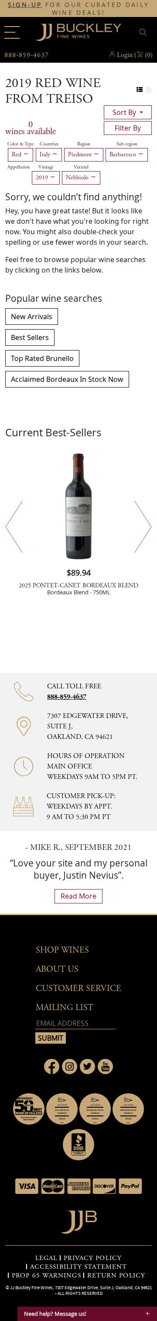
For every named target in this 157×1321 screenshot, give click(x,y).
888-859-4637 (66, 696)
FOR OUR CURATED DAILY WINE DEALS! (79, 9)
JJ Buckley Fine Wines (31, 1287)
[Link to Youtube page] (105, 1066)
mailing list (64, 1007)
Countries (49, 144)
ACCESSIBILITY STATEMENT (78, 1267)
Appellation (18, 167)
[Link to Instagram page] (69, 1066)
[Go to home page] (78, 1220)
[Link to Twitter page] (87, 1066)
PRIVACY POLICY (93, 1258)
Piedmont (80, 154)
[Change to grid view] (148, 90)
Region (83, 144)
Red (17, 154)
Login (125, 55)
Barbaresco (123, 154)
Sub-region (126, 144)
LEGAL (46, 1258)
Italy (46, 154)
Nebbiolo (78, 178)
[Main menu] (12, 32)
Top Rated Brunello (42, 358)
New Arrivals (31, 316)
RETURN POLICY (116, 1276)
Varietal (81, 167)
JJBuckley (78, 32)
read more (78, 896)
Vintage (45, 167)
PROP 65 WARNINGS (46, 1276)
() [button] (149, 55)
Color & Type (20, 144)
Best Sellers (30, 337)
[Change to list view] (140, 90)
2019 (43, 178)
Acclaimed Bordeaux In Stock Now (67, 379)
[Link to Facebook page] (51, 1066)
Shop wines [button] (62, 950)
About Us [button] (57, 969)
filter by (128, 128)
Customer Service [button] (78, 988)
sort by (125, 112)
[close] (144, 32)
